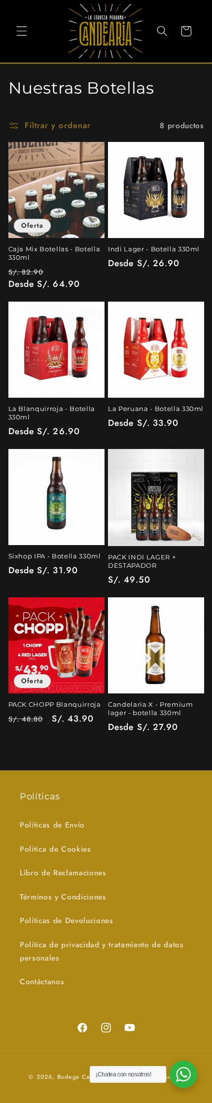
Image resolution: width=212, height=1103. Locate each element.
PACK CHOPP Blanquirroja (54, 704)
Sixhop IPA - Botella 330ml (54, 556)
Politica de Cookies (55, 849)
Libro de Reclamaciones (63, 872)
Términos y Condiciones (63, 897)
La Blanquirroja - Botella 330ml (52, 413)
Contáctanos (42, 981)
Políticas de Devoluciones (66, 920)
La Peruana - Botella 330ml (156, 409)
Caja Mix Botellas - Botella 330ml (54, 253)
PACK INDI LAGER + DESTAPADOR (142, 561)
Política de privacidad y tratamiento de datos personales (102, 951)
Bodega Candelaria (85, 1076)
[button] (22, 31)
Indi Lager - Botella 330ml (154, 249)
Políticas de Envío (52, 825)
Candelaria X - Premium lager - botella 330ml (150, 708)
